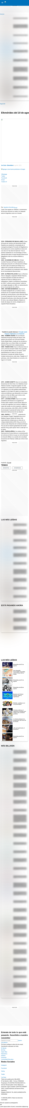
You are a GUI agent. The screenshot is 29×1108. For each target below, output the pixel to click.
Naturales (24, 21)
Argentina (6, 468)
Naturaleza (24, 6)
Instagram (4, 1065)
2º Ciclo (24, 28)
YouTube (3, 1077)
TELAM (9, 462)
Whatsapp (4, 174)
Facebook (4, 178)
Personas (24, 10)
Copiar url (4, 181)
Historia (24, 8)
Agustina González (9, 207)
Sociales (24, 19)
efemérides (17, 468)
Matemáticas (24, 24)
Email (3, 179)
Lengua (24, 22)
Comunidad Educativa (24, 13)
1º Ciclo (24, 17)
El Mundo (3, 1048)
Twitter (3, 176)
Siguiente (2, 103)
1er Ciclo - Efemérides (7, 165)
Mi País (24, 2)
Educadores (24, 15)
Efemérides (24, 26)
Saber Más (24, 4)
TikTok (3, 1071)
